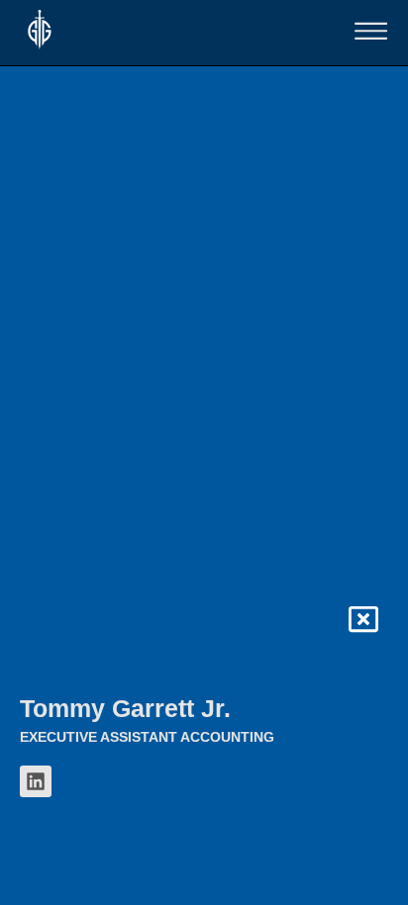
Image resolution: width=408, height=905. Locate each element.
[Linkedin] (35, 781)
